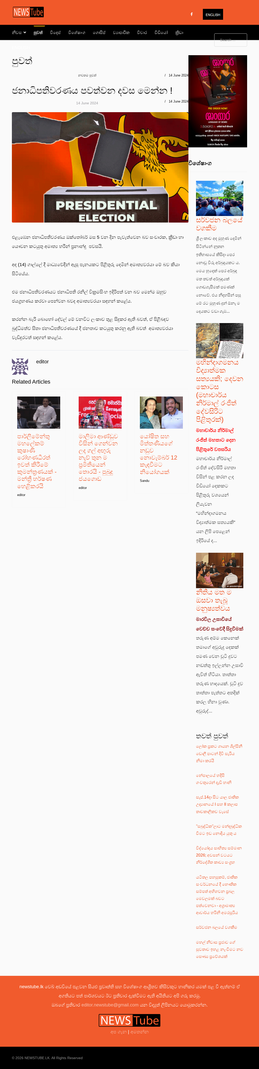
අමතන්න (140, 1031)
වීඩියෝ (161, 32)
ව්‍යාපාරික (121, 32)
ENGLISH (21, 48)
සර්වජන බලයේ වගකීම (216, 927)
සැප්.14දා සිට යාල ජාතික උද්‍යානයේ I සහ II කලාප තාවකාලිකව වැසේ (217, 804)
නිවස (17, 32)
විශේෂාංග (76, 32)
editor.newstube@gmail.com (110, 1004)
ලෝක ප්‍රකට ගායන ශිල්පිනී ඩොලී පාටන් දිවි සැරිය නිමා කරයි (219, 753)
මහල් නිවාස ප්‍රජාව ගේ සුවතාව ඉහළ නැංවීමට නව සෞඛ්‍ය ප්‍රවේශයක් (219, 949)
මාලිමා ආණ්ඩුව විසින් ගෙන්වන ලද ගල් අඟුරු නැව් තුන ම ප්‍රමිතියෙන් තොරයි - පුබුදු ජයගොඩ (98, 457)
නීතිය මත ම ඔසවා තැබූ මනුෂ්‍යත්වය (213, 600)
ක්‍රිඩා (179, 32)
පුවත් (38, 32)
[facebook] (191, 14)
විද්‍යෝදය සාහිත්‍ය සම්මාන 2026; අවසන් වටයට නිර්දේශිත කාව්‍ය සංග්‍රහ (219, 855)
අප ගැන (119, 1031)
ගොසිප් (99, 32)
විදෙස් (55, 32)
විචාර (142, 32)
